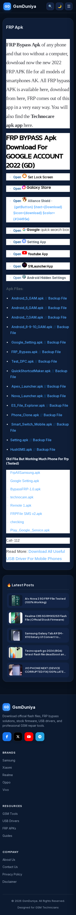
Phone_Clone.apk (25, 415)
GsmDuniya (20, 6)
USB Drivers (11, 821)
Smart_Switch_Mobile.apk (31, 424)
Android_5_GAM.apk (27, 298)
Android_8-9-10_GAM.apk (31, 327)
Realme (8, 775)
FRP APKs (9, 828)
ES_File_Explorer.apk (28, 405)
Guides (7, 835)
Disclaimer (10, 881)
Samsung (9, 760)
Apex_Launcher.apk (27, 386)
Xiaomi (7, 767)
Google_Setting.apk (27, 342)
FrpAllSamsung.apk (25, 472)
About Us (9, 859)
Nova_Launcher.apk (27, 396)
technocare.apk (21, 497)
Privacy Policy (12, 874)
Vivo (6, 790)
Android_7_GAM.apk (27, 317)
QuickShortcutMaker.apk (31, 371)
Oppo (7, 782)
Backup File (57, 298)
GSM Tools (10, 813)
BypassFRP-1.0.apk (25, 489)
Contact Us (10, 867)
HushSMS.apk (21, 449)
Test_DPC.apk (22, 361)
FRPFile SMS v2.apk (26, 514)
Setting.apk (19, 440)
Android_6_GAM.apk (27, 308)
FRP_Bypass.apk (24, 352)
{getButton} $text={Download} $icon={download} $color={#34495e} (37, 213)
